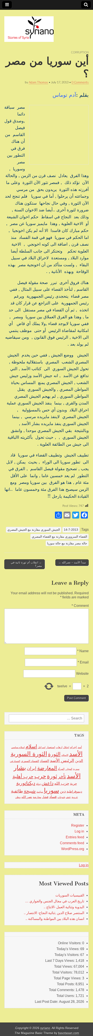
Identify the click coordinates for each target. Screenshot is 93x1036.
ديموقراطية (74, 791)
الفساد (44, 761)
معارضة (37, 797)
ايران (31, 768)
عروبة (75, 797)
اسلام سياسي (18, 747)
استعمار (50, 747)
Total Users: (65, 996)
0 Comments (80, 82)
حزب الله (61, 783)
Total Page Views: (68, 978)
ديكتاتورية (25, 783)
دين (63, 791)
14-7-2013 (71, 529)
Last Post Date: (47, 1001)
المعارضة (47, 768)
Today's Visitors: (67, 955)
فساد (53, 797)
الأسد (76, 753)
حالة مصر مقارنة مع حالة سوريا (67, 543)
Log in (79, 831)
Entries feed (75, 837)
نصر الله (26, 797)
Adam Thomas (38, 82)
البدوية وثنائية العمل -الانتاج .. (64, 907)
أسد (80, 747)
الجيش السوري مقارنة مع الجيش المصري (33, 529)
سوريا (51, 790)
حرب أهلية (23, 776)
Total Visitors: (63, 972)
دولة (38, 783)
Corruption (80, 52)
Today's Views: (68, 949)
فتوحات (61, 797)
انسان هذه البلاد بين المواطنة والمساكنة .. (55, 919)
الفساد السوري (30, 761)
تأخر (62, 776)
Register (77, 825)
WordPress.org (72, 849)
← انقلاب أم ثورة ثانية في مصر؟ (26, 564)
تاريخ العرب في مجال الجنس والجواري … (54, 901)
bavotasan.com (68, 1033)
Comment (80, 605)
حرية (73, 783)
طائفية (17, 791)
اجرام (73, 747)
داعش (47, 783)
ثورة (52, 776)
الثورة (54, 754)
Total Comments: (62, 990)
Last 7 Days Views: (60, 960)
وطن (18, 797)
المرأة (61, 768)
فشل (45, 797)
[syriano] (29, 27)
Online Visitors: (70, 943)
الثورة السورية (29, 753)
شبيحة (30, 790)
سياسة (40, 791)
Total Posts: (66, 984)
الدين (79, 761)
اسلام (31, 746)
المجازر (68, 769)
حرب (40, 776)
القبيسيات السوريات (69, 895)
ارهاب (59, 747)
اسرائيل (41, 747)
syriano (45, 1028)
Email (83, 662)
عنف (68, 797)
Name (83, 651)
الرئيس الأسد (62, 760)
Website (82, 673)
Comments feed (72, 843)
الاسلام (64, 755)
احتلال (66, 747)
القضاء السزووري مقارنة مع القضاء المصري (59, 536)
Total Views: (64, 966)
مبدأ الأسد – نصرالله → (72, 562)
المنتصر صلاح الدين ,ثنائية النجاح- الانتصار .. (54, 913)
